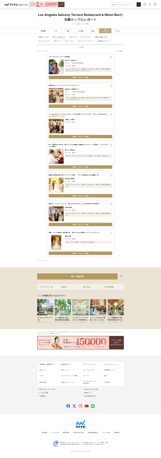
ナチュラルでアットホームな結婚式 (59, 56)
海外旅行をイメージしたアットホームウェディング (64, 85)
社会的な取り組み (78, 432)
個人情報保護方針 (93, 432)
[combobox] (124, 4)
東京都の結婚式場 (62, 331)
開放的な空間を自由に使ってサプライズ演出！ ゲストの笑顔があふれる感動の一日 (74, 175)
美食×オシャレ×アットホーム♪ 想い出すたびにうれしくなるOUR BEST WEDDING (74, 203)
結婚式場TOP (53, 331)
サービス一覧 (55, 432)
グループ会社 (106, 432)
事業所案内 (66, 432)
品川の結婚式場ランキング (97, 331)
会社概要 (44, 432)
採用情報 (116, 432)
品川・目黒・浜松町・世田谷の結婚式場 (79, 331)
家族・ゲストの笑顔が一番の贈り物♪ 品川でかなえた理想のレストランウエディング (74, 232)
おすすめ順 (119, 51)
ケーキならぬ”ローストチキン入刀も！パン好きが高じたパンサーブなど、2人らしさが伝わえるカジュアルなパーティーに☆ (78, 115)
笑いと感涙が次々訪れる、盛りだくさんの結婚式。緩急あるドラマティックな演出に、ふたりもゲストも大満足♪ (78, 145)
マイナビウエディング (43, 331)
